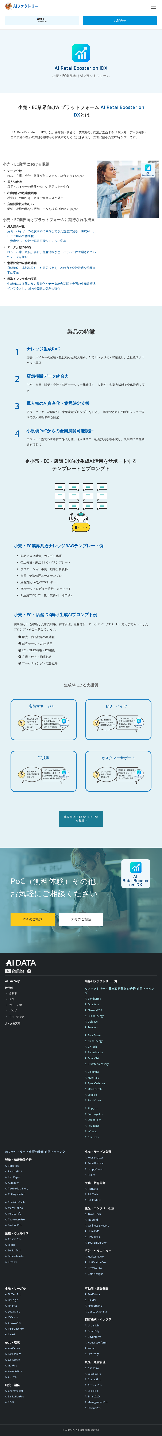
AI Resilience (92, 1126)
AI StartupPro (93, 1408)
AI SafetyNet (92, 1058)
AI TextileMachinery (16, 1188)
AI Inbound (91, 1219)
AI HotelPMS (92, 1231)
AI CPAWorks (12, 1323)
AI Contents (92, 1137)
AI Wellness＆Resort (97, 1225)
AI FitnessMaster (14, 1256)
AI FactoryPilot (13, 1171)
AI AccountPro (93, 1385)
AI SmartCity (92, 1331)
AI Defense (91, 1021)
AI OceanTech (93, 1120)
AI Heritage (91, 1189)
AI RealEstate (92, 1294)
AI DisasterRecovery (97, 1064)
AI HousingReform (96, 1342)
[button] (153, 7)
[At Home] (22, 7)
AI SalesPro (91, 1391)
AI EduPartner (93, 1200)
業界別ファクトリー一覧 (101, 981)
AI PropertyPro (94, 1305)
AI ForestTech (13, 1354)
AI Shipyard (91, 1108)
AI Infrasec (91, 1131)
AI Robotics (12, 1166)
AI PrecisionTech (15, 1202)
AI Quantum (92, 1004)
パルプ (13, 1010)
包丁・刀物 (15, 1005)
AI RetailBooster (94, 1163)
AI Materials (92, 1077)
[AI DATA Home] (20, 963)
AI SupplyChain (94, 1169)
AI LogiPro (91, 1095)
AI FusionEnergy (94, 1016)
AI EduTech (91, 1194)
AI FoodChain (93, 1100)
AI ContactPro (93, 1379)
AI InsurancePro (14, 1328)
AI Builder (90, 1300)
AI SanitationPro (14, 1396)
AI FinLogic (11, 1300)
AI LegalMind (12, 1311)
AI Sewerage (92, 1354)
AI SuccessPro (93, 1374)
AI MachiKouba (14, 1208)
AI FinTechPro (13, 1294)
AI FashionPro (13, 1225)
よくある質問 (12, 1023)
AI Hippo (10, 1245)
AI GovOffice (12, 1360)
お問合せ (120, 21)
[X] (29, 971)
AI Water (90, 1348)
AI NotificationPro (95, 1262)
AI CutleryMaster (15, 1194)
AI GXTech (91, 1047)
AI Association (13, 1371)
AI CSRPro (11, 1377)
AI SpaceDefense (95, 1083)
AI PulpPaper (12, 1177)
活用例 (9, 988)
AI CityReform (93, 1337)
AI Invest (10, 1334)
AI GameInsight (94, 1274)
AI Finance (11, 1305)
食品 (11, 999)
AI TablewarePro (15, 1219)
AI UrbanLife (92, 1325)
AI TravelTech (93, 1214)
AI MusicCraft (13, 1213)
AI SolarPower (93, 1035)
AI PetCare (11, 1262)
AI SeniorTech (13, 1250)
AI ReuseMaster (94, 1157)
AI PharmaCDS (93, 1010)
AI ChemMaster (14, 1391)
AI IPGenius (11, 1317)
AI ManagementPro (96, 1402)
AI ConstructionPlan (96, 1311)
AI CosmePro (13, 1239)
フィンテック (16, 1016)
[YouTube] (14, 971)
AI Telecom (91, 1027)
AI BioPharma (93, 998)
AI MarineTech (93, 1089)
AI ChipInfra (92, 1072)
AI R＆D (9, 1402)
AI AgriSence (12, 1348)
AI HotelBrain (93, 1237)
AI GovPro (11, 1365)
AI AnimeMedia (94, 1052)
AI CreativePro (93, 1268)
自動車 (13, 993)
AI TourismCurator (96, 1242)
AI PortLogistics (94, 1114)
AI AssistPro (92, 1368)
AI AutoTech (12, 1183)
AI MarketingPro (94, 1256)
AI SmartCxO (92, 1396)
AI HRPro (90, 1175)
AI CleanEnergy (94, 1041)
